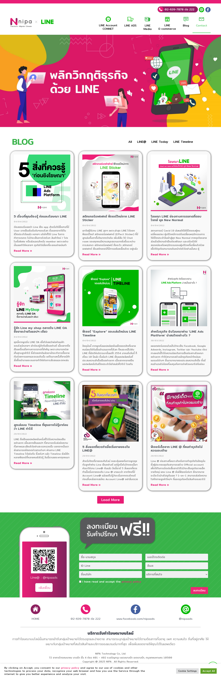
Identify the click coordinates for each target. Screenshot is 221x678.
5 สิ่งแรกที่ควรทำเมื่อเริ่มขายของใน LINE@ (106, 448)
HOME (35, 619)
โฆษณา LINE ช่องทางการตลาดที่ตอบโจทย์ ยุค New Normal (176, 218)
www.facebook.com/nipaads (135, 619)
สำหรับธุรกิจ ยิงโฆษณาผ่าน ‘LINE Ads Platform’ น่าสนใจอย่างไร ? (177, 333)
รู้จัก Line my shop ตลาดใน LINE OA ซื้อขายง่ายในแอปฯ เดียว (40, 329)
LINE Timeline (183, 141)
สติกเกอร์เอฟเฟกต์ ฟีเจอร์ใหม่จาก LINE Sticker (108, 218)
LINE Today (159, 141)
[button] (110, 500)
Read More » (23, 251)
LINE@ (141, 141)
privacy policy (131, 581)
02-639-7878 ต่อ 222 (179, 9)
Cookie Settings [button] (187, 671)
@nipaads (186, 619)
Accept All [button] (209, 671)
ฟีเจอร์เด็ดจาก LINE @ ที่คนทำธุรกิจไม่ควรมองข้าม (177, 448)
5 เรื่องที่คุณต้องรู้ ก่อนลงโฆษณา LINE (40, 216)
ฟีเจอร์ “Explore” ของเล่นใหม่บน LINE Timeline (109, 333)
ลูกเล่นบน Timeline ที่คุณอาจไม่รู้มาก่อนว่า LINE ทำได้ (41, 426)
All (130, 141)
